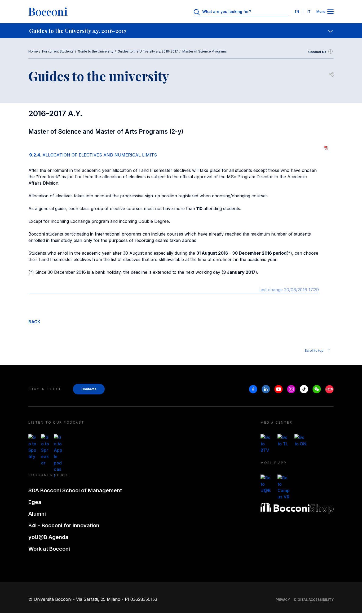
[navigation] (181, 30)
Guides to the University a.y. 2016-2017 (148, 51)
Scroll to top (314, 351)
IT (309, 12)
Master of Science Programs (204, 51)
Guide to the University (95, 51)
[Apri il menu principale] (330, 12)
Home (33, 51)
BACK (34, 321)
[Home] (48, 11)
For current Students (58, 51)
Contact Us (317, 52)
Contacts (88, 389)
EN (296, 12)
